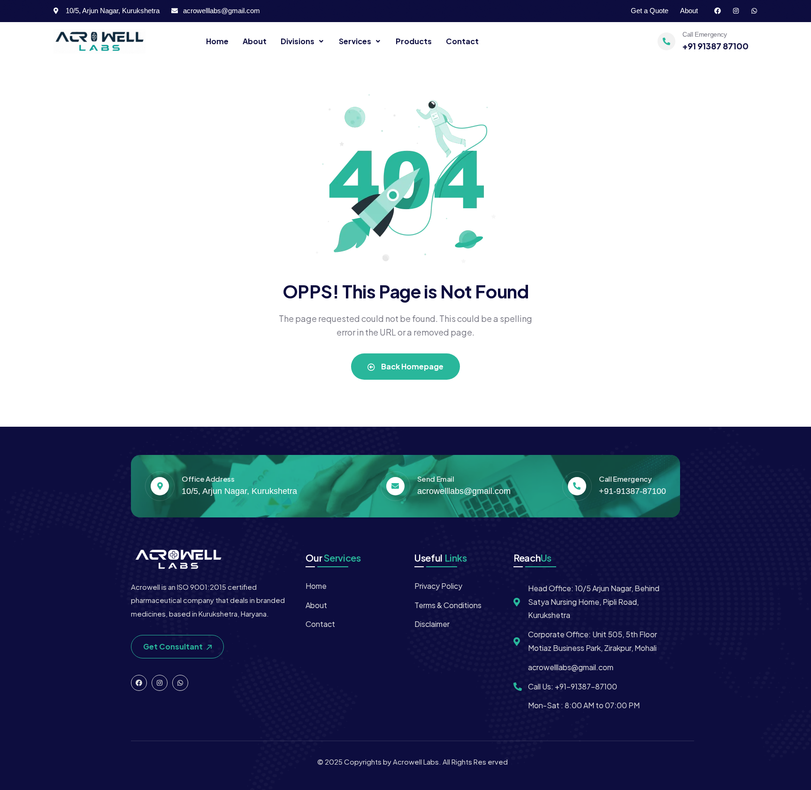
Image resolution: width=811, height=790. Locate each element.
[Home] (99, 41)
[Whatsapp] (754, 11)
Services (355, 41)
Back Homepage (412, 366)
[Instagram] (736, 11)
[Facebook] (717, 11)
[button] (303, 41)
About (255, 41)
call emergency (704, 34)
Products (414, 41)
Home (217, 41)
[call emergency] (666, 41)
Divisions (297, 41)
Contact (462, 41)
